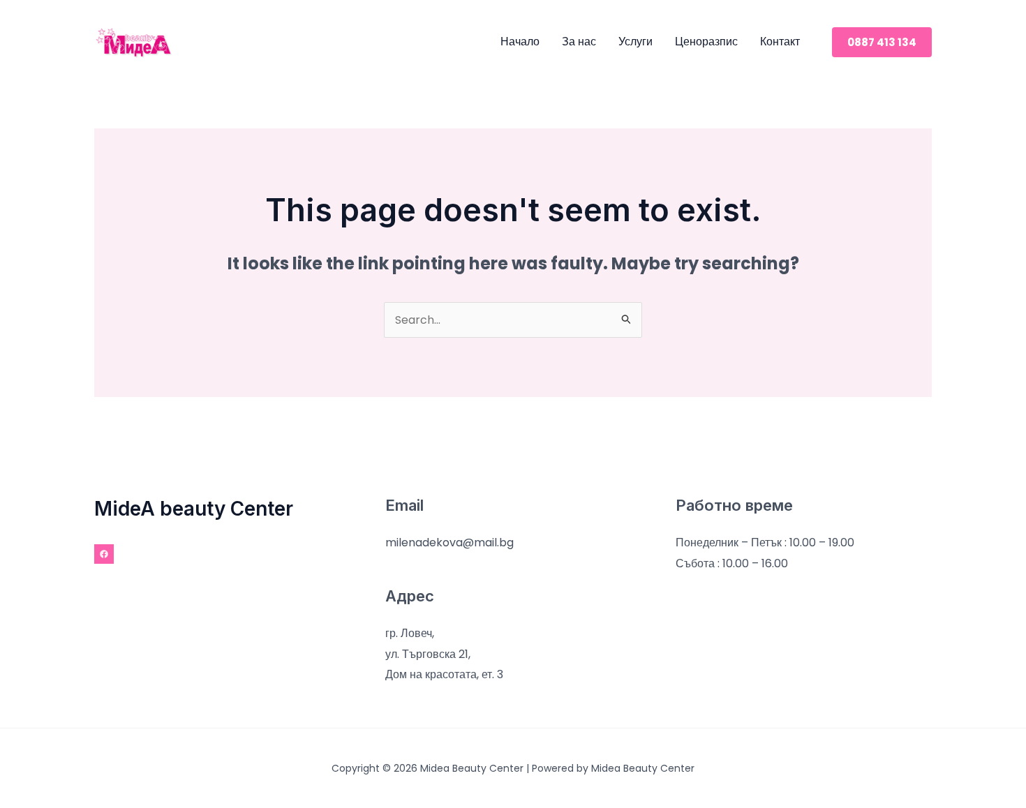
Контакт (780, 41)
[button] (882, 42)
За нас (579, 41)
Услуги (635, 41)
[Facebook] (104, 554)
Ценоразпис (706, 41)
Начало (520, 41)
